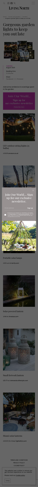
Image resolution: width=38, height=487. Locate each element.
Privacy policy (12, 214)
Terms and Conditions (23, 214)
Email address (9, 209)
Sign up (30, 208)
